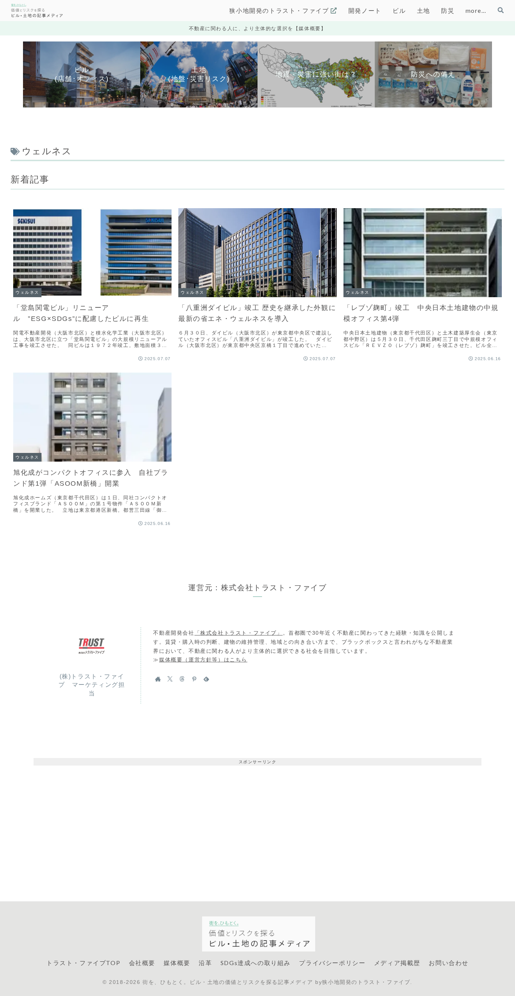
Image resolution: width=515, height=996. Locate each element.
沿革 (205, 962)
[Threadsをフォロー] (182, 679)
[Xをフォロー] (170, 679)
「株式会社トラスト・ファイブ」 (239, 633)
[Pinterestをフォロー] (194, 679)
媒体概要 (177, 962)
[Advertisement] (257, 818)
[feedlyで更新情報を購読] (206, 679)
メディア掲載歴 (397, 962)
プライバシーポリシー (332, 962)
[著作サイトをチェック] (158, 679)
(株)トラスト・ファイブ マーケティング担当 (91, 685)
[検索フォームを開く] (501, 10)
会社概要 (142, 962)
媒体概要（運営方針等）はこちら (203, 660)
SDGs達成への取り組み (256, 962)
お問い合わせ (449, 962)
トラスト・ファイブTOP (83, 962)
